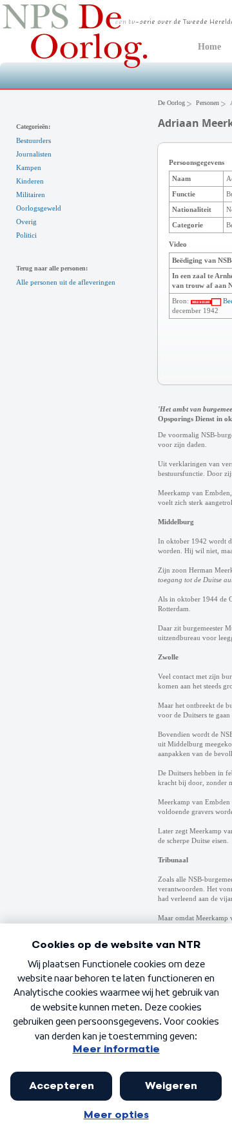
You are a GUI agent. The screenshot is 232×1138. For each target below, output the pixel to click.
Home (209, 47)
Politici (26, 235)
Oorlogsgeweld (38, 208)
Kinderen (30, 181)
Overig (26, 221)
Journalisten (34, 154)
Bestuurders (33, 140)
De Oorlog (171, 102)
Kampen (28, 167)
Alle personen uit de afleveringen (65, 282)
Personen (207, 102)
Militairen (30, 194)
